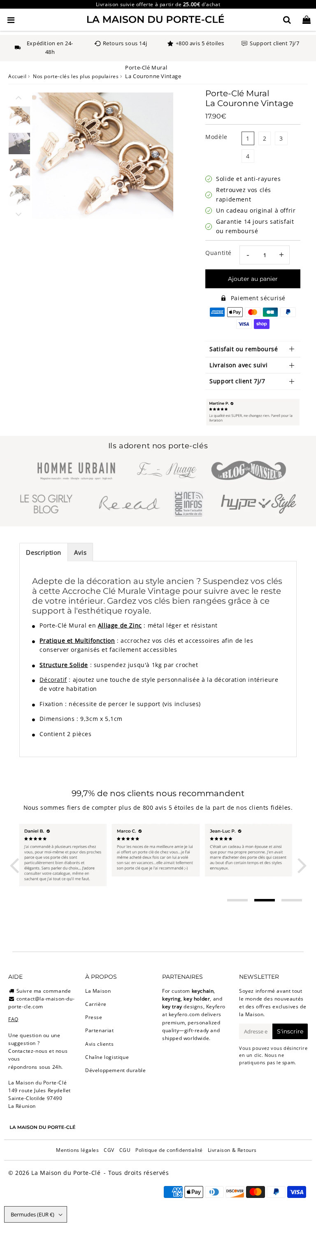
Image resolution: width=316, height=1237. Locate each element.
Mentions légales (77, 1150)
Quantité (218, 253)
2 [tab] (264, 900)
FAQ (13, 1019)
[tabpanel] (19, 117)
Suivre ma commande (43, 990)
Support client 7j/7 (237, 381)
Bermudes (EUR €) (32, 1214)
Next (163, 161)
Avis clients (99, 1043)
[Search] (287, 19)
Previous (42, 161)
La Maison (98, 990)
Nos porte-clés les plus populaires (75, 76)
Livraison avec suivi (238, 365)
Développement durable (115, 1070)
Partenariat (99, 1030)
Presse (93, 1017)
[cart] (306, 19)
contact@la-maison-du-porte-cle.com (41, 1002)
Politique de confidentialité (169, 1150)
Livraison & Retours (232, 1150)
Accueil (17, 76)
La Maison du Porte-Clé (65, 1173)
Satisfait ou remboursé (243, 349)
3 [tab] (291, 900)
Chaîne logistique (107, 1057)
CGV (109, 1150)
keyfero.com (184, 1014)
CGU (125, 1150)
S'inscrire (290, 1031)
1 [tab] (237, 900)
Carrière (96, 1004)
